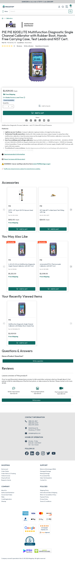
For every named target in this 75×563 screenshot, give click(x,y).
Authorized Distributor (7, 492)
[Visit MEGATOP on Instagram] (43, 453)
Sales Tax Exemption (46, 478)
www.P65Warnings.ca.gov (41, 164)
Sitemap (3, 501)
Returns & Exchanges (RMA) (48, 469)
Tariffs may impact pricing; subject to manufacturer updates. (22, 168)
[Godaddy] (27, 551)
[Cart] (70, 6)
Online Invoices (5, 476)
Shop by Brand (5, 478)
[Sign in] (59, 6)
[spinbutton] (8, 106)
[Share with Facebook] (26, 120)
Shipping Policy (44, 490)
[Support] (62, 6)
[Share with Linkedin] (40, 120)
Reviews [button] (19, 46)
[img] (33, 24)
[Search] (70, 11)
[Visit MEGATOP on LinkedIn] (32, 453)
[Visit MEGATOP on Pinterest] (38, 453)
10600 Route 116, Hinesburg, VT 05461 (34, 429)
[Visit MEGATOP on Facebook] (27, 453)
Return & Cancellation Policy (48, 495)
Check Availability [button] (9, 100)
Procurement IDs (45, 476)
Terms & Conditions (45, 501)
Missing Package (45, 473)
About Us (4, 490)
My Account (4, 469)
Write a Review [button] (28, 46)
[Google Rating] (29, 529)
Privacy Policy (44, 499)
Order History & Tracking (8, 473)
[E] (44, 120)
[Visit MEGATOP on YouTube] (53, 453)
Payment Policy (44, 497)
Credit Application (6, 499)
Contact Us (43, 480)
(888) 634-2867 (33, 421)
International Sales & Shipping (48, 492)
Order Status (5, 471)
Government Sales (6, 495)
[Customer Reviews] (44, 529)
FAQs (2, 497)
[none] (5, 11)
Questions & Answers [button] (42, 46)
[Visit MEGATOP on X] (48, 453)
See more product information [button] (14, 154)
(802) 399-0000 (33, 425)
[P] (48, 120)
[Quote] (66, 6)
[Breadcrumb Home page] (2, 18)
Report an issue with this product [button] (14, 159)
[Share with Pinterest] (35, 120)
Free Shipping (13, 223)
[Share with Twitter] (31, 120)
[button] (24, 97)
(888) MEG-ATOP (33, 423)
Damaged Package (45, 471)
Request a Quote (6, 480)
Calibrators (9, 18)
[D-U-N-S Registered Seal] (30, 541)
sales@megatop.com (34, 433)
